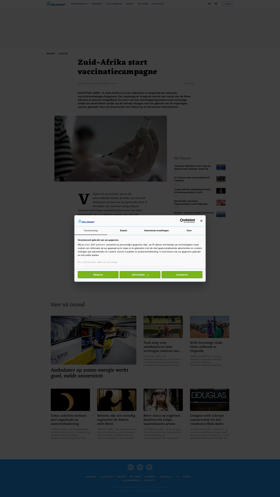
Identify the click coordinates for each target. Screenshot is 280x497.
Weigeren (98, 274)
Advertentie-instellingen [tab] (156, 230)
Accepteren (182, 274)
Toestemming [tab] (91, 230)
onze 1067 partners (95, 244)
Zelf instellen (138, 274)
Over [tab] (189, 230)
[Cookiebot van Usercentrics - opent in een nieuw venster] (182, 221)
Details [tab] (123, 230)
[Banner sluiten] (201, 221)
